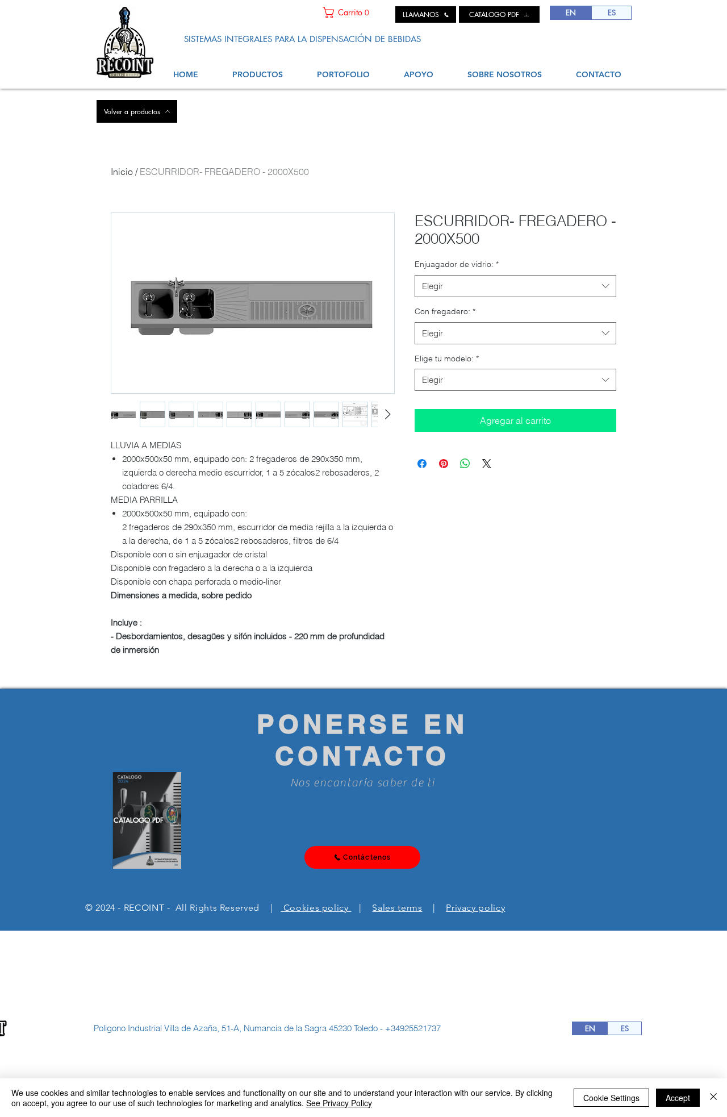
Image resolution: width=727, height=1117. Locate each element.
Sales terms (397, 907)
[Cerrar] (713, 1097)
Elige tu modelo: (447, 358)
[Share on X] (487, 463)
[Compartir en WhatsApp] (465, 463)
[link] (355, 12)
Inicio (122, 171)
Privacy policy (475, 907)
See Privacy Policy (339, 1102)
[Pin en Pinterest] (443, 463)
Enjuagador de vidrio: (457, 264)
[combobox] (515, 286)
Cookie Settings (611, 1097)
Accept (678, 1097)
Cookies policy (316, 907)
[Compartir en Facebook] (422, 463)
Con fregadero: (445, 311)
